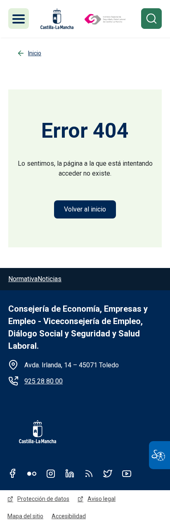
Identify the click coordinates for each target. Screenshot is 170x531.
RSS (88, 473)
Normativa (23, 279)
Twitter (107, 473)
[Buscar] (151, 18)
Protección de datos (43, 499)
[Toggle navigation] (18, 18)
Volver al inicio (85, 209)
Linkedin (69, 473)
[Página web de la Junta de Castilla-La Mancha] (56, 18)
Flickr (31, 473)
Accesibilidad (69, 516)
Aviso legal (101, 499)
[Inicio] (104, 18)
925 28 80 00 (43, 381)
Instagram (50, 473)
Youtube (126, 473)
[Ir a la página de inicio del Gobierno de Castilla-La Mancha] (32, 431)
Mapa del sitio (25, 516)
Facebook (12, 473)
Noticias (49, 279)
